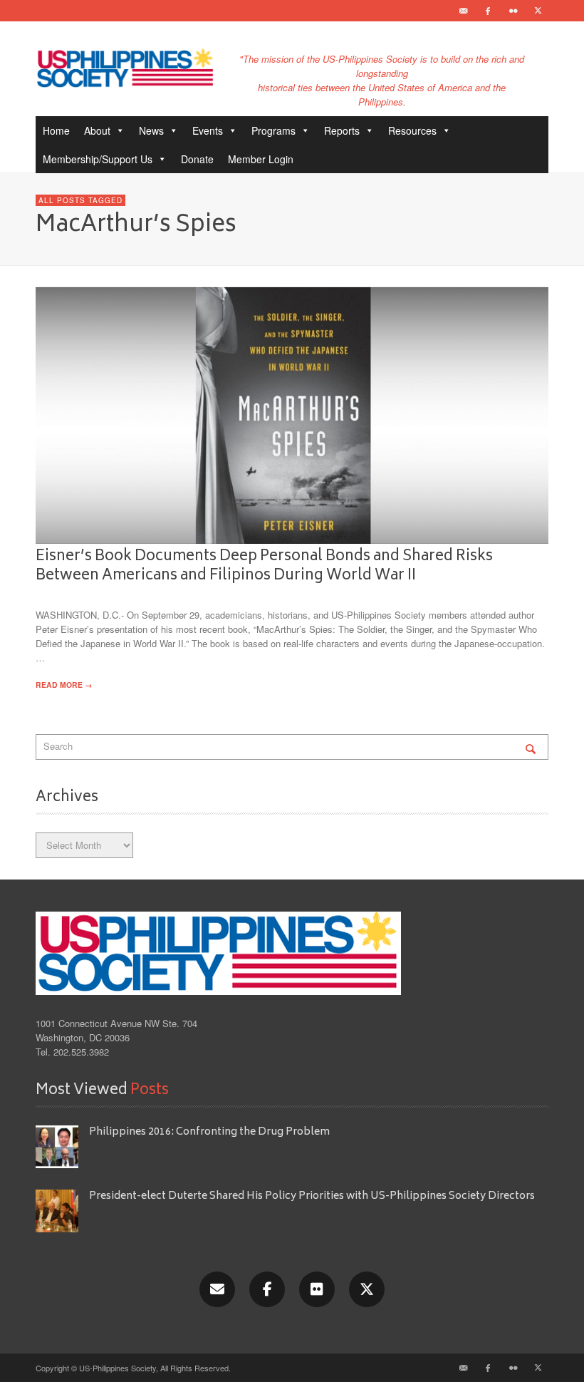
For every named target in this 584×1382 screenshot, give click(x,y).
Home (56, 130)
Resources (412, 130)
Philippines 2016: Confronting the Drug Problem (209, 1132)
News (151, 130)
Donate (197, 159)
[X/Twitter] (367, 1289)
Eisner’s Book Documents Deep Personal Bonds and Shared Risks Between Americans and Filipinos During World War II (264, 566)
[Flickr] (512, 10)
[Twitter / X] (537, 10)
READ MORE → (64, 684)
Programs (273, 130)
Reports (342, 130)
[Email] (463, 10)
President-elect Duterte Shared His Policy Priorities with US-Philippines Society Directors (313, 1196)
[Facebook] (488, 10)
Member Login (260, 159)
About (97, 130)
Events (207, 130)
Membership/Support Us (97, 159)
